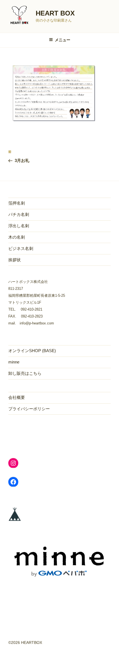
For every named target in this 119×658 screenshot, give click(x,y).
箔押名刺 (16, 203)
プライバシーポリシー (29, 408)
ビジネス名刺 (20, 248)
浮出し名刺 (18, 225)
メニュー (62, 40)
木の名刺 (16, 237)
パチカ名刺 (18, 214)
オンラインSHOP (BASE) (32, 350)
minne (13, 362)
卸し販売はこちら (25, 373)
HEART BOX (55, 13)
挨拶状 (14, 259)
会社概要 (16, 397)
